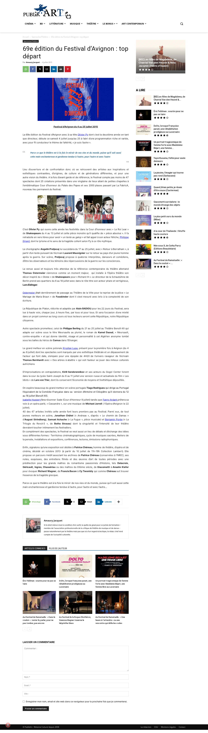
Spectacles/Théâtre (40, 37)
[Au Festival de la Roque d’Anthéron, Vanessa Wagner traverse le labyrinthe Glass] (75, 603)
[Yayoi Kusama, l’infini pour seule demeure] (143, 162)
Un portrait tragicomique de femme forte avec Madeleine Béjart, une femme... (168, 145)
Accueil (26, 37)
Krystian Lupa (70, 348)
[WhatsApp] (26, 69)
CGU (156, 727)
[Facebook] (33, 69)
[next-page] (29, 629)
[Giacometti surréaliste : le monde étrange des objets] (143, 206)
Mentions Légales (168, 727)
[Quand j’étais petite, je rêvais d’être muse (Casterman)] (143, 191)
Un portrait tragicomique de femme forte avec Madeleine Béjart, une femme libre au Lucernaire (111, 584)
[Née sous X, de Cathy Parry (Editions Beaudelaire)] (143, 250)
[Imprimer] (61, 69)
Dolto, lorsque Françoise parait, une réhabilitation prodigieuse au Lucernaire (75, 584)
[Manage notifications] (7, 725)
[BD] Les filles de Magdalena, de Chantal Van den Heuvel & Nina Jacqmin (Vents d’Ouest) (157, 62)
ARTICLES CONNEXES (35, 548)
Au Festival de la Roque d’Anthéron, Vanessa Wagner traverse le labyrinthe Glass (75, 620)
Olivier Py (83, 134)
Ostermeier (29, 292)
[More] (118, 502)
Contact (182, 727)
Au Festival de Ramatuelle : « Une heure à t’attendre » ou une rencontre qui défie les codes (110, 620)
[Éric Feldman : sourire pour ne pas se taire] (39, 566)
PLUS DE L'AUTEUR (58, 548)
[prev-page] (24, 629)
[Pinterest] (68, 69)
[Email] (47, 69)
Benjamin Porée (114, 419)
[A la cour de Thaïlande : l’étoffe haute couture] (143, 235)
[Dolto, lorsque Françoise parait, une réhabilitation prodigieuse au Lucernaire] (75, 566)
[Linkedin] (54, 69)
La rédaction (146, 727)
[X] (40, 69)
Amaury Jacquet (33, 62)
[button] (181, 23)
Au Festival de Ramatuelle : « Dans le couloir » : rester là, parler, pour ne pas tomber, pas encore (39, 620)
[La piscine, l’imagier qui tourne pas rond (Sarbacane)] (143, 176)
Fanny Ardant (110, 399)
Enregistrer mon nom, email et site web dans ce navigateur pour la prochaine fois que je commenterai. (76, 701)
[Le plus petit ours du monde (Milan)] (143, 220)
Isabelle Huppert (32, 399)
